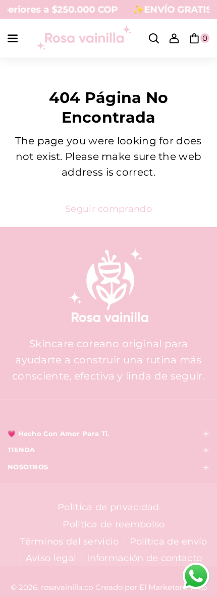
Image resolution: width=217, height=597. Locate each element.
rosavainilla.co (67, 587)
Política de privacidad (108, 507)
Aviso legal (51, 558)
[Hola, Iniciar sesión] (174, 38)
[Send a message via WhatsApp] (196, 576)
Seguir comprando (108, 208)
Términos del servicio (69, 541)
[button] (14, 38)
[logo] (108, 286)
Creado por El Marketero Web (151, 587)
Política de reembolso (114, 524)
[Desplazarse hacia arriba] (193, 535)
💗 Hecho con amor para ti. (59, 434)
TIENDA (21, 450)
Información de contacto (144, 558)
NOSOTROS (28, 467)
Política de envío (168, 541)
